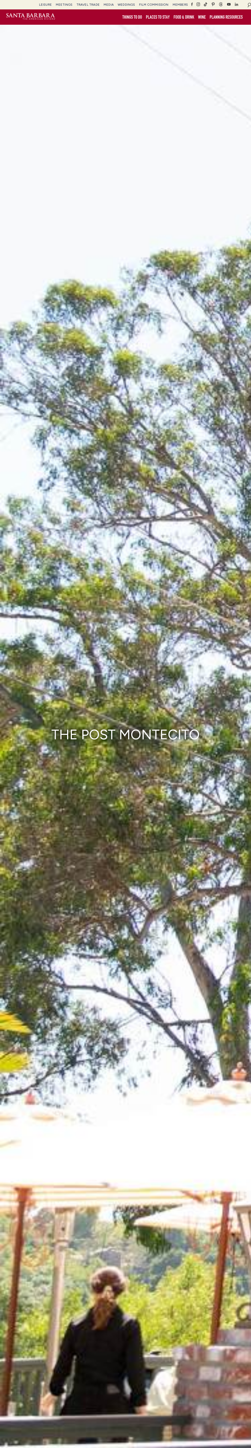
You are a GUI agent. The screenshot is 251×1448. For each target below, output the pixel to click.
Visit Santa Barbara (30, 17)
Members (180, 4)
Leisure (45, 4)
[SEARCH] (249, 4)
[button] (132, 17)
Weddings (126, 4)
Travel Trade (88, 4)
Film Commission (154, 4)
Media (109, 4)
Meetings (64, 4)
